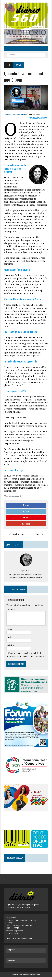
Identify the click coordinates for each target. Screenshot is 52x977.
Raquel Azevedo (20, 114)
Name (9, 629)
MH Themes (37, 974)
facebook (11, 960)
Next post (35, 534)
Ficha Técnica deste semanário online (19, 938)
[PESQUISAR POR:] (26, 54)
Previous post (18, 534)
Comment (11, 609)
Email (9, 637)
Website (10, 645)
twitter (11, 950)
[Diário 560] (26, 16)
